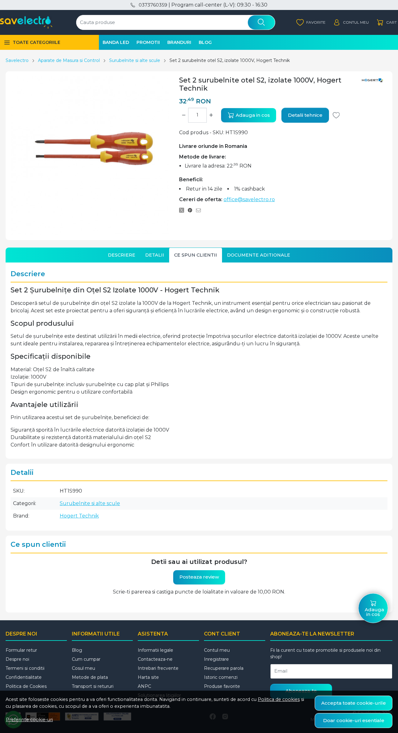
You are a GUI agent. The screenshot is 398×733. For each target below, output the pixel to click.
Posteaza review (199, 577)
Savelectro (17, 60)
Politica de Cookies (26, 686)
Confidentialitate (24, 677)
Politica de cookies (279, 699)
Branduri (179, 42)
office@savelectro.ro (249, 199)
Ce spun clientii (195, 255)
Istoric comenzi (221, 677)
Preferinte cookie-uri (29, 719)
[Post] (183, 210)
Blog (205, 42)
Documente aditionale (258, 255)
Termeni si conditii (25, 668)
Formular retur (21, 650)
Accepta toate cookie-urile (353, 703)
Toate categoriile (36, 42)
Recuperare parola (223, 668)
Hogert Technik (79, 516)
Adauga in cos (252, 115)
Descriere (121, 255)
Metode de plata (90, 677)
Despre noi (17, 659)
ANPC (144, 686)
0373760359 (153, 5)
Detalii (154, 255)
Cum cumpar (86, 659)
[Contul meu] (351, 22)
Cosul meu (83, 668)
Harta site (148, 677)
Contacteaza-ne (155, 659)
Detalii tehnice (305, 115)
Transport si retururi (92, 686)
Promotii (148, 42)
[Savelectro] (26, 22)
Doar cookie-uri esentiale (353, 720)
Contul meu (217, 650)
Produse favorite (222, 686)
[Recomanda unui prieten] (200, 210)
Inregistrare (216, 659)
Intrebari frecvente (158, 668)
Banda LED (116, 42)
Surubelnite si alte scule (134, 60)
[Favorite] (311, 22)
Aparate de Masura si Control (69, 60)
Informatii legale (155, 650)
